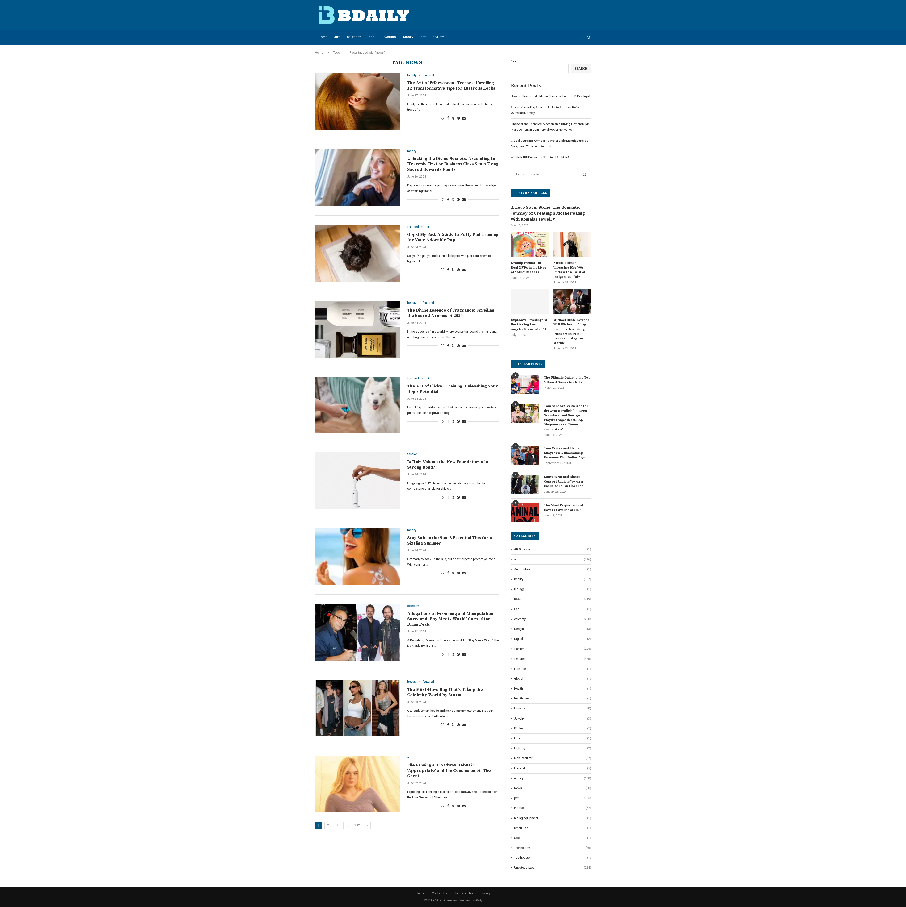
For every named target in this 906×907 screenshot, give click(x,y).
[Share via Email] (464, 118)
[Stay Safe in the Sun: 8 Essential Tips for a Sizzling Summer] (357, 556)
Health (552, 688)
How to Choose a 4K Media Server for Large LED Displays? (551, 96)
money (408, 37)
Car (552, 609)
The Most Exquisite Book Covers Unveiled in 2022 (564, 507)
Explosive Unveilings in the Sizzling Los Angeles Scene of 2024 (529, 324)
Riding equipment (552, 818)
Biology (552, 589)
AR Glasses (552, 549)
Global (552, 678)
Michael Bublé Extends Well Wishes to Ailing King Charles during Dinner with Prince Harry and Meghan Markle (571, 331)
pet (423, 37)
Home (323, 37)
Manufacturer (552, 758)
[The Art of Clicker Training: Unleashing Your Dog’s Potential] (357, 405)
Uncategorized (552, 867)
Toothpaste (552, 857)
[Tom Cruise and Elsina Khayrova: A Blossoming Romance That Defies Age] (525, 455)
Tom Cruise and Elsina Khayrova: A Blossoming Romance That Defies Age (564, 453)
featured (552, 659)
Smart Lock (552, 828)
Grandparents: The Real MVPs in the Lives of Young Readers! (528, 267)
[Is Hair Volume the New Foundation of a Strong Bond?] (357, 480)
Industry (552, 708)
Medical (552, 768)
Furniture (552, 668)
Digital (552, 639)
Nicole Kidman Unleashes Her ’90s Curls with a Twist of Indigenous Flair (569, 270)
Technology (552, 847)
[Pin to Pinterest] (458, 118)
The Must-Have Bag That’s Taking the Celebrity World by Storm (445, 692)
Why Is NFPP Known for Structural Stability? (540, 157)
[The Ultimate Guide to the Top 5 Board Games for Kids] (525, 384)
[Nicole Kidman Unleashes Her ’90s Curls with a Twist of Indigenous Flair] (572, 244)
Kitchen (552, 728)
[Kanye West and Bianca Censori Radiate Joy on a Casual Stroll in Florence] (525, 484)
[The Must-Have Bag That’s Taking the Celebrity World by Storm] (357, 708)
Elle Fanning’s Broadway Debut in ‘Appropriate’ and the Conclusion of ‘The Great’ (449, 770)
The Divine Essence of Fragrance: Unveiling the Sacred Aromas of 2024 (451, 313)
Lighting (552, 748)
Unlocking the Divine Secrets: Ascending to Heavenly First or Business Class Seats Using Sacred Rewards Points (453, 164)
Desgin (552, 629)
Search (515, 61)
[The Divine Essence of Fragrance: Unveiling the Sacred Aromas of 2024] (357, 329)
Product (552, 808)
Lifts (552, 738)
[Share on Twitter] (453, 118)
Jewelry (552, 718)
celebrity (354, 37)
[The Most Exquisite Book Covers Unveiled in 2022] (525, 512)
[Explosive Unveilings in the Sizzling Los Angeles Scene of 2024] (530, 301)
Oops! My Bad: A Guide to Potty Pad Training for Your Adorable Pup (453, 237)
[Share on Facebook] (448, 118)
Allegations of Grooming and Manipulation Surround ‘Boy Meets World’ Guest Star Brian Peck (450, 619)
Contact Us (439, 893)
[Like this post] (442, 118)
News (552, 788)
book (373, 37)
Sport (552, 838)
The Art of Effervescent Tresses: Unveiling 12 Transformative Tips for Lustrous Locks (451, 85)
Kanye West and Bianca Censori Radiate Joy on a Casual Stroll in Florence (563, 481)
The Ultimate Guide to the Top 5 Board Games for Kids (567, 379)
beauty (438, 37)
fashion (390, 37)
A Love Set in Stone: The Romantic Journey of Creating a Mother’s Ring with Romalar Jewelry (548, 213)
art (337, 37)
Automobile (552, 569)
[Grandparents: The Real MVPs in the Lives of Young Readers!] (530, 244)
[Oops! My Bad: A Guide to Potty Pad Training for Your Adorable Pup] (357, 253)
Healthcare (552, 698)
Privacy (485, 893)
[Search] (588, 37)
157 (357, 825)
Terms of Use (464, 893)
